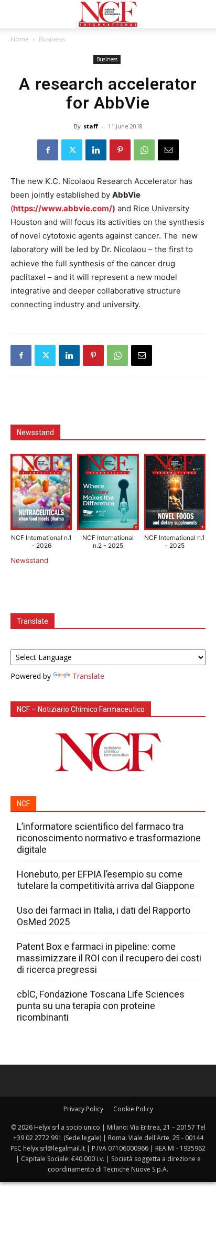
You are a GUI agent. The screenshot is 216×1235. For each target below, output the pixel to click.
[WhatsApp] (144, 149)
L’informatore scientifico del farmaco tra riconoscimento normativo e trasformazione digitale (109, 838)
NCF (23, 803)
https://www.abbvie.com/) (64, 208)
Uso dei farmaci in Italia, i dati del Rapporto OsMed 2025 (103, 916)
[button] (18, 14)
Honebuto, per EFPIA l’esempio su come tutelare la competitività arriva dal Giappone (106, 880)
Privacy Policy (83, 1108)
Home (19, 39)
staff (90, 126)
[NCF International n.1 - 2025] (175, 494)
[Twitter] (71, 149)
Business (52, 39)
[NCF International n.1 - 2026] (41, 494)
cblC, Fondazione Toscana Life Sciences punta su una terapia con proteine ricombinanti (101, 1006)
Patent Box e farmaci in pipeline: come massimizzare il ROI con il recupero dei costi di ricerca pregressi (109, 958)
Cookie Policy (133, 1108)
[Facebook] (47, 149)
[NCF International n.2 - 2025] (107, 494)
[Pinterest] (120, 149)
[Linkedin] (95, 149)
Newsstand (29, 560)
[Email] (168, 149)
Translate (88, 676)
